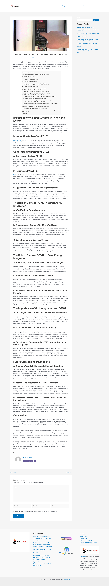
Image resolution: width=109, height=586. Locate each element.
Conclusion (26, 111)
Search (78, 17)
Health (56, 6)
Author (25, 113)
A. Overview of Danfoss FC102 (31, 79)
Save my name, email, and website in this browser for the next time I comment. (36, 511)
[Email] (35, 461)
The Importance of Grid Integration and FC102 (35, 98)
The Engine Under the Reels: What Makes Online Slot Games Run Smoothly (42, 551)
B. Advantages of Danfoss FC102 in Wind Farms (35, 88)
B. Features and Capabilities (30, 81)
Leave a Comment (18, 57)
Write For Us (85, 6)
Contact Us (93, 6)
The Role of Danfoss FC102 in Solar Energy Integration (37, 91)
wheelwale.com (66, 579)
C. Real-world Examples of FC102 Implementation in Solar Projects (40, 96)
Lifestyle (63, 6)
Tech (27, 6)
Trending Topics (84, 538)
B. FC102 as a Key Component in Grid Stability (35, 101)
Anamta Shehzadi (28, 457)
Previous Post (14, 472)
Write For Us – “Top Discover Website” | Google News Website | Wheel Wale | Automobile (88, 542)
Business (34, 6)
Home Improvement (45, 6)
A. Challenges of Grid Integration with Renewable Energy (37, 100)
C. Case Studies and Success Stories (33, 89)
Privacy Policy (83, 536)
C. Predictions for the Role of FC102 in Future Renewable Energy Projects (41, 110)
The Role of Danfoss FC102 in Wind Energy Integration (36, 84)
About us (82, 533)
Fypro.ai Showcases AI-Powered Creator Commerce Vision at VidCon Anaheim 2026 (87, 51)
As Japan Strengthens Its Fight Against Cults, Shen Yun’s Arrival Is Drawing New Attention (87, 45)
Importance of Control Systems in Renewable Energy (36, 74)
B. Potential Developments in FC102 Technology (35, 108)
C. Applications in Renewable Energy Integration (35, 83)
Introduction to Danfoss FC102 (31, 76)
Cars (77, 6)
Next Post (69, 472)
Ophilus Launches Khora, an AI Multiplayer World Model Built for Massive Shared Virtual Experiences (88, 35)
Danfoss (15, 174)
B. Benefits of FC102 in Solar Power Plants (34, 94)
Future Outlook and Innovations (31, 105)
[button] (29, 6)
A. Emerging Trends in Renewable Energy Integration (36, 106)
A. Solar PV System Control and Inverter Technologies (37, 93)
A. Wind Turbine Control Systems (31, 86)
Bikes (70, 6)
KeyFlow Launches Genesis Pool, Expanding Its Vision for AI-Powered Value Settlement (88, 29)
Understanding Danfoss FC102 (31, 78)
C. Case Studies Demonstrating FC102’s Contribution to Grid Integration (41, 103)
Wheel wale (83, 556)
